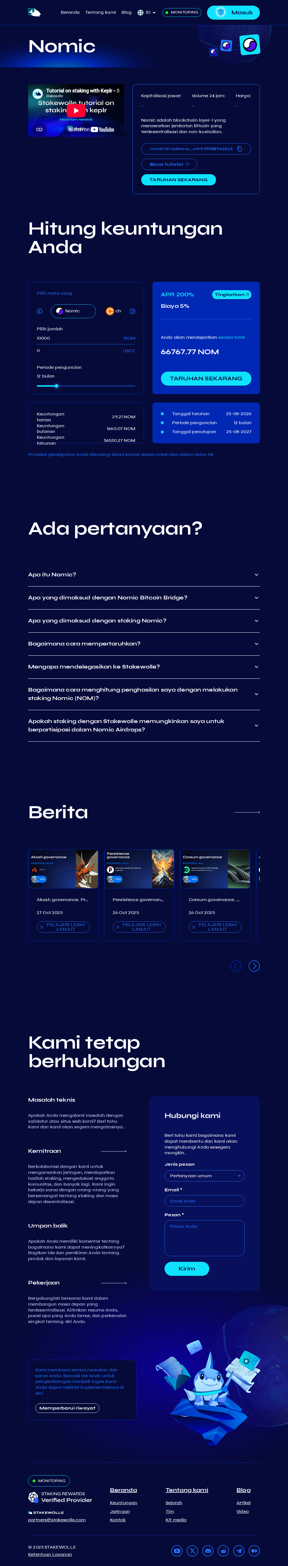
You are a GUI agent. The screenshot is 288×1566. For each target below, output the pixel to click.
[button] (152, 12)
